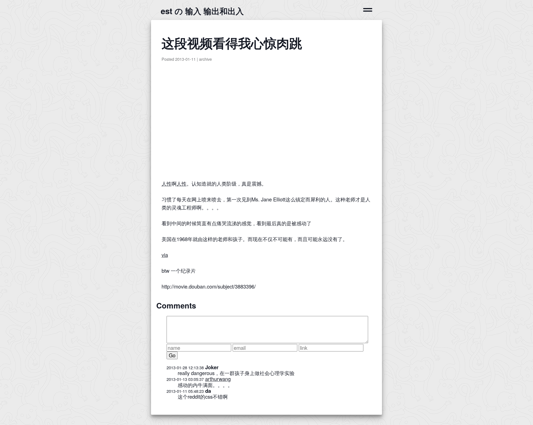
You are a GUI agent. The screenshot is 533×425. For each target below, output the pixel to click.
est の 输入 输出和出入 (202, 11)
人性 (167, 183)
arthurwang (218, 378)
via (165, 254)
